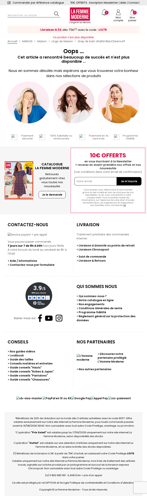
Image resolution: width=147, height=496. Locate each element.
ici (124, 205)
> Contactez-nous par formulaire (31, 265)
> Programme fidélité (91, 312)
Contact (134, 3)
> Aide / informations (22, 261)
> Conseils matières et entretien (30, 363)
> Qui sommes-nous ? (92, 296)
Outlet (33, 443)
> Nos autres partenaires (94, 369)
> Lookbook (16, 355)
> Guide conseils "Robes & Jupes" (31, 371)
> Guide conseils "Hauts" (25, 367)
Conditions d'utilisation (120, 483)
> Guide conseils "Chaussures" (29, 379)
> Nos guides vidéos (21, 351)
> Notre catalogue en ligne (95, 300)
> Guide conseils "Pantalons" (28, 375)
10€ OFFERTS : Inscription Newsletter (94, 3)
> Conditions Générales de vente (99, 308)
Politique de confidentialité (86, 483)
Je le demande (52, 195)
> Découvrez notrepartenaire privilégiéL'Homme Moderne (112, 357)
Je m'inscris (129, 181)
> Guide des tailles (20, 359)
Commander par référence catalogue (38, 3)
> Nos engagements (91, 304)
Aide (123, 3)
